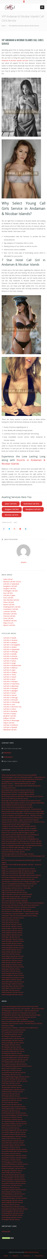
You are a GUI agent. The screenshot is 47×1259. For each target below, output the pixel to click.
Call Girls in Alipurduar (10, 686)
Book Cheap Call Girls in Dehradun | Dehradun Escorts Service (22, 796)
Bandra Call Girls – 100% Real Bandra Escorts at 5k (18, 784)
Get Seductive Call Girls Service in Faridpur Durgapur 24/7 (21, 882)
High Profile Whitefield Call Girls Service (15, 899)
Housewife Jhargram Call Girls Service (14, 1156)
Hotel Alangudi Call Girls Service (12, 973)
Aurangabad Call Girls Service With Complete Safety (19, 781)
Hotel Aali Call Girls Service (10, 920)
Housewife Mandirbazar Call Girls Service (15, 1055)
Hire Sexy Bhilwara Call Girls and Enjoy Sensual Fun (19, 907)
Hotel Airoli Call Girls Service (11, 954)
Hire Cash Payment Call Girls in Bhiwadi (15, 901)
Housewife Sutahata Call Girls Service (14, 1124)
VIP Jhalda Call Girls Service (11, 1096)
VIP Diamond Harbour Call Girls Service (14, 1081)
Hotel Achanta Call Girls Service (12, 931)
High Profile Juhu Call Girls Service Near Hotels (17, 894)
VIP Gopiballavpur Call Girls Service (13, 1194)
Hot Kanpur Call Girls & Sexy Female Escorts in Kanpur (19, 916)
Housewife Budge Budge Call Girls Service (15, 1077)
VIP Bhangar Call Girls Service (11, 1075)
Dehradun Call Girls (10, 614)
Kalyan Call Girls (8, 723)
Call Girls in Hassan (10, 695)
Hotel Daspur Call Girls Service (12, 1185)
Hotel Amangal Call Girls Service (12, 994)
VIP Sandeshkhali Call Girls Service (13, 1175)
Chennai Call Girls (9, 616)
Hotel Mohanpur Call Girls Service (13, 1166)
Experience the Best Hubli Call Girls (13, 852)
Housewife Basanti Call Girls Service (14, 1072)
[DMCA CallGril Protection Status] (8, 1238)
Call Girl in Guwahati (10, 711)
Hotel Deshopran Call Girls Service (13, 1141)
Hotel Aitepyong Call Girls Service (13, 956)
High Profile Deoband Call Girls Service (14, 892)
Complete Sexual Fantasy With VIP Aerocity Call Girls (19, 826)
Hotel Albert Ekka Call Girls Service (13, 982)
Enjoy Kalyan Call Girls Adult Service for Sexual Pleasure (20, 835)
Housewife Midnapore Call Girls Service (15, 1164)
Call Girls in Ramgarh (10, 688)
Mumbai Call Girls (11, 515)
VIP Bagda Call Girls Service (11, 1219)
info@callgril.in (8, 757)
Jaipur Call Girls (11, 504)
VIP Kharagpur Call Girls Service (12, 1162)
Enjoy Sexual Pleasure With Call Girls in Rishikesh (18, 837)
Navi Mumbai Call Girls (11, 600)
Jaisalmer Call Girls (9, 716)
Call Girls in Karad (9, 693)
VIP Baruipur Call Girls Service (11, 1070)
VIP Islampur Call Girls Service (11, 1036)
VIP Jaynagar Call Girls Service (11, 1087)
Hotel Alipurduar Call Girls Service (13, 986)
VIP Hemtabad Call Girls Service (12, 1034)
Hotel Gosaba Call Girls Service (12, 1085)
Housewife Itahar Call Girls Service (13, 1038)
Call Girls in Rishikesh (10, 725)
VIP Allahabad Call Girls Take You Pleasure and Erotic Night (21, 1015)
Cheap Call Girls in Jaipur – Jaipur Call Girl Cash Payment (20, 820)
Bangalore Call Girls (33, 509)
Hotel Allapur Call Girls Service (12, 988)
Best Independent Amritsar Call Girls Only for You (18, 790)
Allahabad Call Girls (10, 730)
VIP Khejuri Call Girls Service (11, 1147)
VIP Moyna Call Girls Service (11, 1111)
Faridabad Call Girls (10, 621)
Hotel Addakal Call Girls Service (12, 933)
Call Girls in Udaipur (10, 672)
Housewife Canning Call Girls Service (14, 1079)
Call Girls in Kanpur (9, 714)
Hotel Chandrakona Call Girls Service (14, 1181)
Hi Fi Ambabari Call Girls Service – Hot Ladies (16, 888)
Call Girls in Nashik (9, 638)
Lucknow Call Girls (9, 611)
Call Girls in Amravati (10, 700)
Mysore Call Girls (9, 625)
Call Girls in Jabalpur (10, 642)
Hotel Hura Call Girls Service (11, 1094)
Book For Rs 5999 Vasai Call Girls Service (15, 798)
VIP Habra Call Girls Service (11, 1205)
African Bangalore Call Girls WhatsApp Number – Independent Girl (23, 777)
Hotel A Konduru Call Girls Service (13, 918)
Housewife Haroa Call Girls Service (13, 1207)
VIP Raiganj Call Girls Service (11, 1045)
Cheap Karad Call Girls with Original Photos (16, 824)
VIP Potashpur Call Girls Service (12, 1119)
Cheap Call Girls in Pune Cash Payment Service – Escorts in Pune (23, 822)
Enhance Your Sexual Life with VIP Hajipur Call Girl (18, 833)
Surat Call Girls (8, 618)
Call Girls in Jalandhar (10, 658)
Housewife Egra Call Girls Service (13, 1143)
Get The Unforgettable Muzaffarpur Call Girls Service (19, 884)
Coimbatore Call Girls (10, 609)
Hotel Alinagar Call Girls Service (12, 984)
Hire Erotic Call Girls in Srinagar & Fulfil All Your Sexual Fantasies (23, 903)
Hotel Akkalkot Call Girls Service (12, 965)
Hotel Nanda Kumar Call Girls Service (14, 1113)
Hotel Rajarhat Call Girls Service (12, 1215)
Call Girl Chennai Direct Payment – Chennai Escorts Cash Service (23, 813)
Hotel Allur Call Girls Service (11, 990)
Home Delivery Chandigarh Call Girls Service (16, 909)
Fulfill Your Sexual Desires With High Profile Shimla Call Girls (21, 875)
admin (23, 562)
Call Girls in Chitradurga (11, 702)
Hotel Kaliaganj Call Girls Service (12, 1040)
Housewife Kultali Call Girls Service (13, 1051)
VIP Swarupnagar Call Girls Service (13, 1177)
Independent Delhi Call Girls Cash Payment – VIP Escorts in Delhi (23, 1009)
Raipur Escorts (8, 623)
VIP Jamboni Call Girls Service (11, 1153)
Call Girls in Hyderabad (11, 584)
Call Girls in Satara (9, 661)
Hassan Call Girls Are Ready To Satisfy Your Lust (17, 886)
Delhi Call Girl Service (32, 1252)
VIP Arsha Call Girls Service (10, 1128)
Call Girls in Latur (9, 704)
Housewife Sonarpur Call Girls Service (14, 1064)
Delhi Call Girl (8, 579)
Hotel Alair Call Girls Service (11, 969)
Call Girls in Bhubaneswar (12, 665)
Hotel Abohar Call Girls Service (12, 924)
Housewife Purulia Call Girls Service (13, 1107)
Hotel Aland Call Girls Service (11, 971)
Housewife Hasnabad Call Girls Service (15, 1209)
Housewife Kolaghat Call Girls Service (14, 1149)
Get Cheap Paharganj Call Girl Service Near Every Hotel (20, 877)
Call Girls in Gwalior (10, 647)
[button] (42, 7)
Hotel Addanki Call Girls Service (12, 935)
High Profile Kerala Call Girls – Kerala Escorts (16, 896)
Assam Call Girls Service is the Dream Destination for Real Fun (22, 779)
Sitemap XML (6, 1231)
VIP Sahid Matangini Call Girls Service (14, 1121)
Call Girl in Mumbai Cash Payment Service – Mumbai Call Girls (22, 816)
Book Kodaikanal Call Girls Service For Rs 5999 (17, 805)
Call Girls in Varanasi (10, 640)
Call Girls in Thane (9, 675)
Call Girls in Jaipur (9, 595)
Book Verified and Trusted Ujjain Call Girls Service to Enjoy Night (23, 811)
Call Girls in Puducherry (11, 684)
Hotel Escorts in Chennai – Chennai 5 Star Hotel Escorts (20, 1028)
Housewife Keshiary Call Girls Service (14, 1158)
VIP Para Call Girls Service (10, 1102)
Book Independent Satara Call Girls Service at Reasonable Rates (23, 803)
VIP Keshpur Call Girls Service (11, 1160)
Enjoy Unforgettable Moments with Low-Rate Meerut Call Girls (22, 845)
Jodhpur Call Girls (9, 718)
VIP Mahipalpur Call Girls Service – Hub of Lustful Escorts (20, 1011)
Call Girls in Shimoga (10, 652)
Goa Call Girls (8, 593)
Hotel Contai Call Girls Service (11, 1138)
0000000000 (7, 753)
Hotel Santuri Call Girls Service (12, 1068)
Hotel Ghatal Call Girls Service (11, 1192)
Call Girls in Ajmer (9, 679)
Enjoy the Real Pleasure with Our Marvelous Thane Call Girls (21, 843)
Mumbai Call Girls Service (12, 582)
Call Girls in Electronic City (12, 707)
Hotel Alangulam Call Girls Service (13, 975)
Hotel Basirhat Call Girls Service (12, 1196)
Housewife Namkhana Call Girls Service (15, 1060)
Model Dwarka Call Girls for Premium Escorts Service (19, 1013)
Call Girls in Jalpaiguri (10, 691)
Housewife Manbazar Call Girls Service (14, 1098)
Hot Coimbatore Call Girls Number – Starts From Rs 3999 (20, 914)
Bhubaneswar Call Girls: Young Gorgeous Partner (18, 792)
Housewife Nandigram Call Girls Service (15, 1115)
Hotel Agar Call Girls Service (11, 937)
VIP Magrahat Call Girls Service (12, 1053)
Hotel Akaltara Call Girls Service (12, 958)
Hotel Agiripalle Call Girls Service (12, 939)
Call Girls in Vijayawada (11, 649)
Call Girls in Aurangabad (11, 645)
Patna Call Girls (8, 602)
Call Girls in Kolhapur (10, 681)
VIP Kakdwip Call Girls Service (11, 1047)
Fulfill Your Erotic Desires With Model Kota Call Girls (18, 869)
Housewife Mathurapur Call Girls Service (15, 1058)
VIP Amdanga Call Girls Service (12, 1217)
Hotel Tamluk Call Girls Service (12, 1126)
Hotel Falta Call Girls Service (11, 1083)
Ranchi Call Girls (8, 604)
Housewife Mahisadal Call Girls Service (15, 1151)
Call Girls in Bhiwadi (10, 727)
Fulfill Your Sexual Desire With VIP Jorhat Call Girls (18, 873)
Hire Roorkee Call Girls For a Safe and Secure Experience (20, 905)
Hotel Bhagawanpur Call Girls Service (14, 1136)
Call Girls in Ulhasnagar (11, 720)
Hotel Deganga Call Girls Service (12, 1200)
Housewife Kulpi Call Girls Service (13, 1049)
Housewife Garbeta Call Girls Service (14, 1190)
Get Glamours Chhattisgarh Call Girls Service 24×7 (18, 879)
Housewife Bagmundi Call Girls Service (14, 1130)
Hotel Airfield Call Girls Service (12, 950)
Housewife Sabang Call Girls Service (14, 1132)
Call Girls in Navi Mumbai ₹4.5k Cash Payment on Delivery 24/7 (22, 818)
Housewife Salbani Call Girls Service (14, 1134)
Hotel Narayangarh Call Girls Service (14, 1168)
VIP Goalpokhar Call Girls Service (12, 1032)
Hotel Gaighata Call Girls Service (12, 1202)
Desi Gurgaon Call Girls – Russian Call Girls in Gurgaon (20, 830)
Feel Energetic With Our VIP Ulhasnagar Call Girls (18, 854)
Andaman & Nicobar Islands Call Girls (15, 60)
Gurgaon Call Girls (12, 509)
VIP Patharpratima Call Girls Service (13, 1062)
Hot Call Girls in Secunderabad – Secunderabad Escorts (20, 911)
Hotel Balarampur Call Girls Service (13, 1090)
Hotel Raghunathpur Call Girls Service (14, 1109)
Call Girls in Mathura (10, 668)
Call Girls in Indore (9, 709)
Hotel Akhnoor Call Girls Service (12, 960)
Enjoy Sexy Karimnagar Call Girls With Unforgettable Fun (20, 839)
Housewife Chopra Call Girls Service (13, 1030)
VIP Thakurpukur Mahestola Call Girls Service (16, 1066)
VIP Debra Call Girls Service (11, 1188)
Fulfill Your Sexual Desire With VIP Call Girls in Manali (19, 871)
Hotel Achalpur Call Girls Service (12, 928)
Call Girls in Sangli (9, 663)
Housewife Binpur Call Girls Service (13, 1179)
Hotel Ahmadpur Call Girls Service (13, 941)
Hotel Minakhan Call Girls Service (13, 1213)
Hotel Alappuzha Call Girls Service (13, 977)
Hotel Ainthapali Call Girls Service (13, 945)
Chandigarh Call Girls (10, 591)
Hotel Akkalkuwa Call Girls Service (13, 967)
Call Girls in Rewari (9, 677)
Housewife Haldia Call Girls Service (13, 1145)
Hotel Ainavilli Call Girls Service (12, 943)
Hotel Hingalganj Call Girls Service (13, 1211)
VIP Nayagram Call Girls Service (12, 1170)
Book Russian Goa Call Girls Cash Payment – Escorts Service (21, 809)
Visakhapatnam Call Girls (12, 607)
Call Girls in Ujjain (9, 670)
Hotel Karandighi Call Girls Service (13, 1043)
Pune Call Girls (8, 598)
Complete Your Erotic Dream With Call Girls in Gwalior (19, 828)
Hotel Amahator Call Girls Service (12, 992)
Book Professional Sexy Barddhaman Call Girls (17, 807)
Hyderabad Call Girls (31, 504)
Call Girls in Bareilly (10, 654)
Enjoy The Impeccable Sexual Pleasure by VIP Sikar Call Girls (21, 841)
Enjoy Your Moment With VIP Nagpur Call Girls (16, 847)
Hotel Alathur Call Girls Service (12, 980)
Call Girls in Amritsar (10, 656)
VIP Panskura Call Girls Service (12, 1117)
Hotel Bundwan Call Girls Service (12, 1092)
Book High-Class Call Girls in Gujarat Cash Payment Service (21, 801)
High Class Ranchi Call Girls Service (13, 890)
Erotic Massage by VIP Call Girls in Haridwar (16, 850)
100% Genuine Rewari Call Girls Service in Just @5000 (19, 775)
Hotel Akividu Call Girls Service (12, 962)
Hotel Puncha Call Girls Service (12, 1104)
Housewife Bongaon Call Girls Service (14, 1198)
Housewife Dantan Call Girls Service (13, 1183)
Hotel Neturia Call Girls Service (12, 1100)
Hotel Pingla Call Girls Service (11, 1173)
